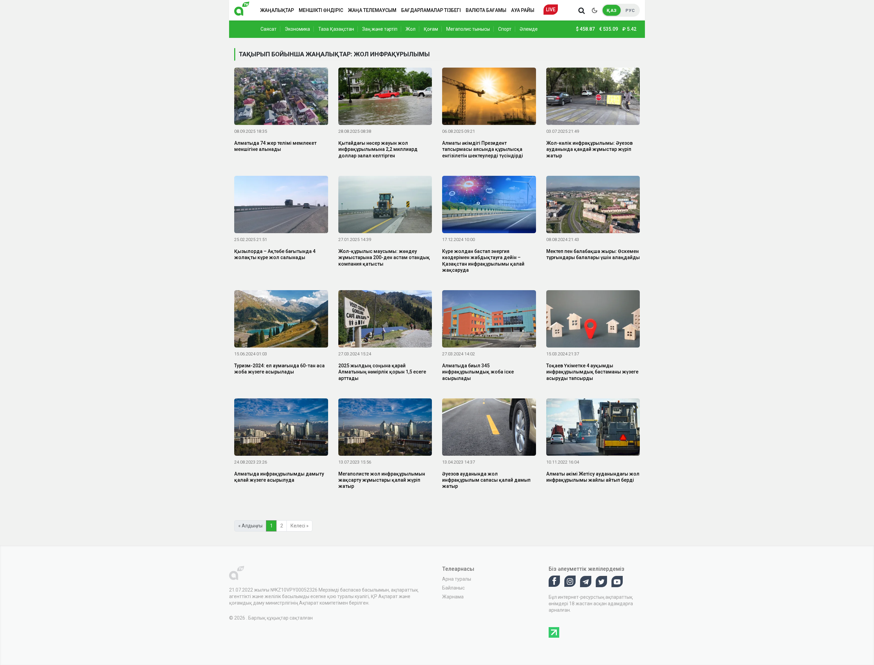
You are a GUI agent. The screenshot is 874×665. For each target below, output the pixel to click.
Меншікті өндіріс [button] (321, 10)
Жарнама (453, 596)
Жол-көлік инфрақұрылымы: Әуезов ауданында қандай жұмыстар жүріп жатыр (589, 149)
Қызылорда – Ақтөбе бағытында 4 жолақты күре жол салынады (274, 254)
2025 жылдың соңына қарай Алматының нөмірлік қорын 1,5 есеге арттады (382, 372)
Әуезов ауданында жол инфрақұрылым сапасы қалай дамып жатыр (486, 480)
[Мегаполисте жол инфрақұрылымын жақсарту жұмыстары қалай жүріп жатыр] (385, 428)
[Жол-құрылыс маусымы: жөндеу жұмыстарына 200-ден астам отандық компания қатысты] (385, 206)
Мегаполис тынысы (468, 29)
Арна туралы (456, 579)
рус (630, 10)
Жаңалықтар (277, 10)
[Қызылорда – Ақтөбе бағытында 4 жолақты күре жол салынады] (281, 206)
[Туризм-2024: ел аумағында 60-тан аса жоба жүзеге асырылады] (281, 320)
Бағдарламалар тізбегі (431, 10)
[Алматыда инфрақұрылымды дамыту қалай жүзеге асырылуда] (281, 428)
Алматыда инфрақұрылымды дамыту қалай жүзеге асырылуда (279, 477)
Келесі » (300, 525)
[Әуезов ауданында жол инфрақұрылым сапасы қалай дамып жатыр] (489, 428)
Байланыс (453, 588)
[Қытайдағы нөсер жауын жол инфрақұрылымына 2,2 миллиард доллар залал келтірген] (385, 97)
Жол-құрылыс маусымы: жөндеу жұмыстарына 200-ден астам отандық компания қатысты (384, 257)
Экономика (297, 29)
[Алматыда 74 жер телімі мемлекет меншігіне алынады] (281, 97)
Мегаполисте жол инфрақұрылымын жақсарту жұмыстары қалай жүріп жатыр (381, 480)
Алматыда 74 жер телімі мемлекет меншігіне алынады (275, 146)
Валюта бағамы (486, 10)
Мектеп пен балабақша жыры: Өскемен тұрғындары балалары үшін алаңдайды (593, 254)
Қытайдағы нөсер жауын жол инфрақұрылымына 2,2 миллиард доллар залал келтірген (378, 149)
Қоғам (431, 29)
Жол (410, 29)
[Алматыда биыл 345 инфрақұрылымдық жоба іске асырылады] (489, 320)
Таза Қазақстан (336, 29)
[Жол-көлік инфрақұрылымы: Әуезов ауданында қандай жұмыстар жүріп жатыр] (593, 97)
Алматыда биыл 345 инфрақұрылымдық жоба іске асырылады (478, 372)
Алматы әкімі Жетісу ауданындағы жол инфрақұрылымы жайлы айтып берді (592, 477)
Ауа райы (522, 10)
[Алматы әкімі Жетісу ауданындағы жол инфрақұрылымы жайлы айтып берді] (593, 428)
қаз (612, 10)
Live (550, 9)
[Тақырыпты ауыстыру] (594, 10)
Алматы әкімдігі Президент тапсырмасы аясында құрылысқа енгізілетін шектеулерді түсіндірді (482, 149)
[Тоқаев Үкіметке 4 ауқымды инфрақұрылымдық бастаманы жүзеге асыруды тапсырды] (593, 320)
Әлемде (529, 29)
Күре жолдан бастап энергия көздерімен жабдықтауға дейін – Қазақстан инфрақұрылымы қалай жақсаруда (483, 261)
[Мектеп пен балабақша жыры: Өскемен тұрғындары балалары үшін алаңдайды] (593, 206)
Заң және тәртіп (379, 29)
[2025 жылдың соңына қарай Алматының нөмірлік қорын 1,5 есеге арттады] (385, 320)
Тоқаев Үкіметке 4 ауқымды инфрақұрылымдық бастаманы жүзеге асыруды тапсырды (592, 372)
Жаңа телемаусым (372, 10)
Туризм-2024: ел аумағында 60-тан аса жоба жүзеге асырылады (279, 368)
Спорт (504, 29)
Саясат (268, 29)
